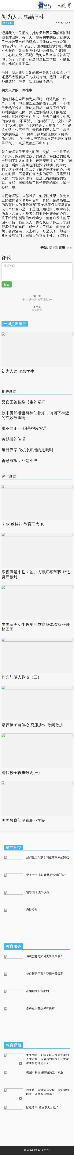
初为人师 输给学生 (18, 371)
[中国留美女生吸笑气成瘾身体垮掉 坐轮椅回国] (37, 602)
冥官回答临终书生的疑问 (23, 402)
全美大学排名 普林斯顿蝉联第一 (47, 875)
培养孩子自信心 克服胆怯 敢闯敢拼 (32, 725)
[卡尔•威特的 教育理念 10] (37, 502)
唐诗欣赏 (37, 310)
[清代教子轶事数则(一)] (37, 750)
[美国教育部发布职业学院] (37, 798)
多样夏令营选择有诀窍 (40, 1008)
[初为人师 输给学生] (37, 349)
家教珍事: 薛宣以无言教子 (42, 1107)
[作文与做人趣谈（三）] (37, 655)
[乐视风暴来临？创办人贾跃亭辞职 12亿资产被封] (37, 549)
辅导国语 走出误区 (38, 892)
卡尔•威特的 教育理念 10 (37, 299)
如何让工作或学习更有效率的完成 (47, 857)
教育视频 (13, 1045)
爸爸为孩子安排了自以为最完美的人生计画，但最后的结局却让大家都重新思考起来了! (47, 1059)
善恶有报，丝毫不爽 (19, 460)
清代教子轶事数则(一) (21, 772)
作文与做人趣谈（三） (21, 677)
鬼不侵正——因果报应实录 (24, 428)
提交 (6, 284)
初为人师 (7, 23)
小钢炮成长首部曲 (37, 991)
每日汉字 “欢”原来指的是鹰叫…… (30, 450)
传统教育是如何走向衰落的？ (44, 956)
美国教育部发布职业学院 (23, 820)
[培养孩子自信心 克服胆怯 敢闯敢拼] (37, 702)
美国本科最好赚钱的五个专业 (44, 1072)
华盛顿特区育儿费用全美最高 (44, 973)
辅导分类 (13, 847)
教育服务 (13, 946)
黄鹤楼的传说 (13, 439)
